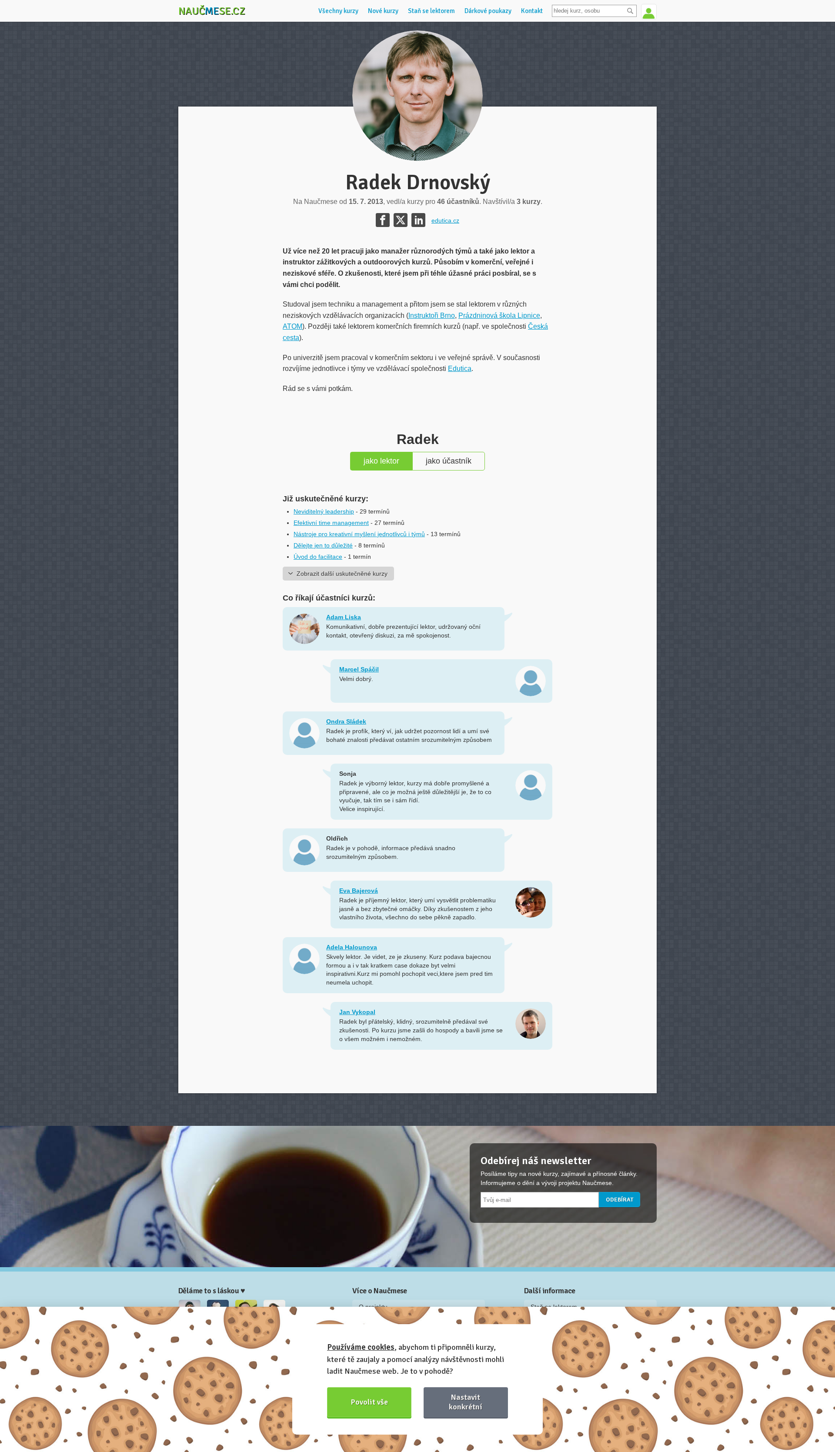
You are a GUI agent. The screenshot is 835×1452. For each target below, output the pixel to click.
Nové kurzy (383, 11)
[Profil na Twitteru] (400, 220)
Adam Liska (343, 617)
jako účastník (448, 461)
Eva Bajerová (358, 890)
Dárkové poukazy (487, 11)
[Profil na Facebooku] (383, 220)
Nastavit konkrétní (465, 1401)
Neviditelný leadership (324, 511)
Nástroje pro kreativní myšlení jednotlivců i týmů (359, 534)
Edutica (459, 368)
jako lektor (381, 461)
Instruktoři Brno (431, 315)
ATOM (292, 326)
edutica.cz (445, 220)
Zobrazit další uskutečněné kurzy (342, 573)
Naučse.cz (211, 10)
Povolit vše (369, 1402)
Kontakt (532, 11)
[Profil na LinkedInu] (418, 220)
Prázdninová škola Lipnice (499, 315)
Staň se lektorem (431, 11)
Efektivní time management (331, 522)
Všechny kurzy (338, 11)
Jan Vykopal (357, 1011)
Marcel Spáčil (359, 669)
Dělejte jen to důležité (323, 545)
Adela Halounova (351, 947)
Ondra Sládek (346, 721)
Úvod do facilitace (318, 556)
